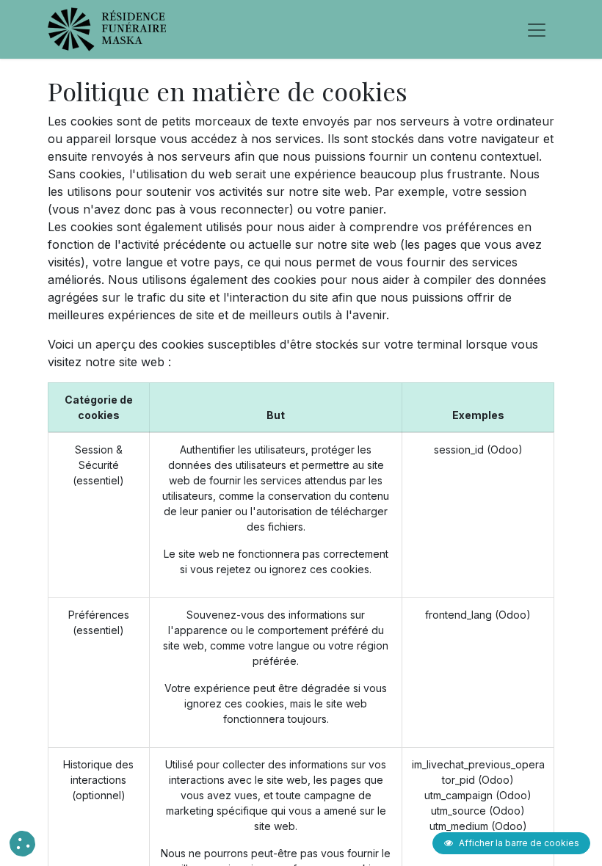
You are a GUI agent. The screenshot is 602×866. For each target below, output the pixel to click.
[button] (22, 843)
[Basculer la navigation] (536, 29)
